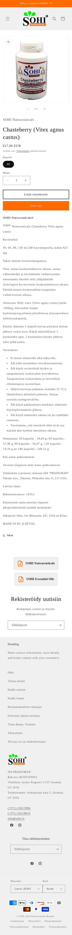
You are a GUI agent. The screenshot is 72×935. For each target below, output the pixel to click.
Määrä (6, 172)
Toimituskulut (23, 151)
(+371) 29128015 (19, 813)
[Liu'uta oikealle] (44, 109)
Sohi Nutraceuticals (35, 916)
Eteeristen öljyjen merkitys (24, 715)
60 (8, 164)
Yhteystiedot (15, 733)
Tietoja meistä (16, 681)
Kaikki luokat (16, 698)
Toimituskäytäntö (57, 927)
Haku (11, 672)
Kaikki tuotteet (17, 689)
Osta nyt (36, 205)
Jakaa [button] (10, 535)
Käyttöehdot (39, 927)
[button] (7, 19)
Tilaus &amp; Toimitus (22, 724)
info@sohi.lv (16, 818)
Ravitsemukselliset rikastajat (24, 707)
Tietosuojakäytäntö (19, 927)
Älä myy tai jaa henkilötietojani (27, 741)
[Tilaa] (60, 625)
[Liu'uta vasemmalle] (27, 109)
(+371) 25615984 (19, 808)
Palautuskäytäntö (53, 921)
